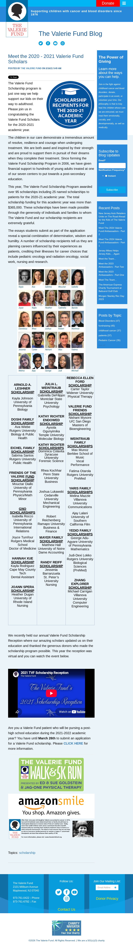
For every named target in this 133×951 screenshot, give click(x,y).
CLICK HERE (73, 743)
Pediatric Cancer (110, 340)
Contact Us (66, 909)
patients (105, 335)
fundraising (107, 325)
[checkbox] (112, 176)
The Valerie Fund (31, 68)
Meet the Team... (107, 258)
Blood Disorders (109, 320)
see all (102, 345)
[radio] (115, 176)
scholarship (27, 853)
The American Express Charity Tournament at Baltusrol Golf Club (110, 287)
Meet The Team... (108, 279)
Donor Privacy (107, 899)
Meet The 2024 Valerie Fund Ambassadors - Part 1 (112, 242)
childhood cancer (110, 330)
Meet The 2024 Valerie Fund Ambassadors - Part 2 (112, 231)
